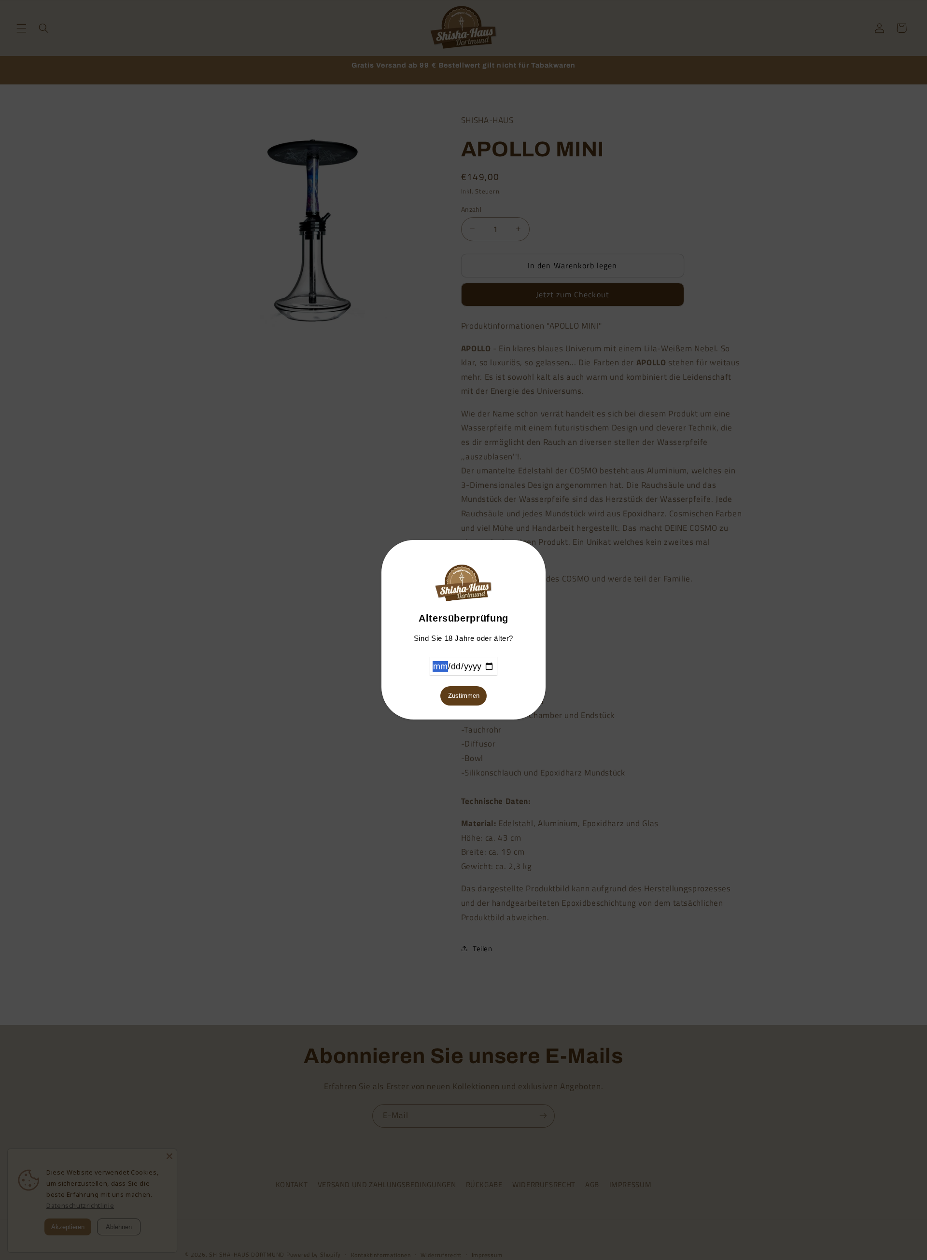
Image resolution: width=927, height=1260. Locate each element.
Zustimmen (463, 695)
